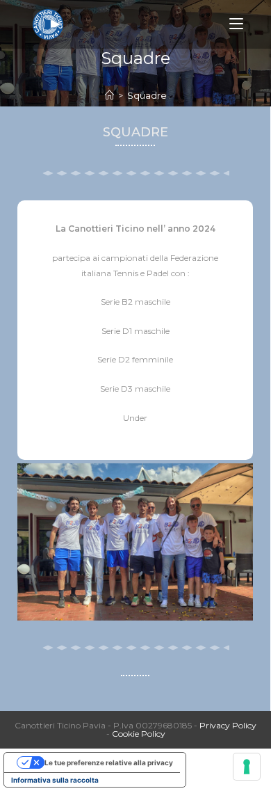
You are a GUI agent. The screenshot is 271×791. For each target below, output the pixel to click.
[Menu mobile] (236, 24)
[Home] (109, 95)
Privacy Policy (227, 725)
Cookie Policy (138, 733)
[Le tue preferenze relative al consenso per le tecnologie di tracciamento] (246, 766)
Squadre (147, 95)
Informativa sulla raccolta (55, 780)
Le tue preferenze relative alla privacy (108, 762)
